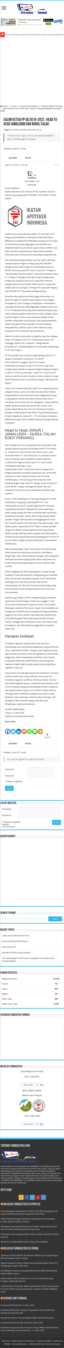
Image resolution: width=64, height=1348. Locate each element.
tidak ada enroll (9, 947)
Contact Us (58, 1341)
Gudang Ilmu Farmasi (15, 1298)
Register (5, 824)
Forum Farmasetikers (29, 106)
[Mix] (24, 729)
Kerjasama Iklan (44, 1341)
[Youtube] (37, 1197)
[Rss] (21, 1197)
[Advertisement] (32, 71)
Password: (9, 776)
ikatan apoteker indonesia (25, 130)
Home (5, 106)
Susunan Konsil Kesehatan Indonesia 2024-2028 (22, 1322)
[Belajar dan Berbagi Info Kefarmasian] (32, 8)
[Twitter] (13, 729)
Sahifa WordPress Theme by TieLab (44, 1344)
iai (12, 130)
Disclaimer (30, 1341)
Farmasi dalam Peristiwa (52, 106)
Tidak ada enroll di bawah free (15, 935)
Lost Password (8, 827)
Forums (14, 106)
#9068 (56, 165)
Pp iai (39, 130)
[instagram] (43, 1197)
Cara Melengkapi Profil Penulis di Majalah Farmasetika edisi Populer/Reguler (28, 959)
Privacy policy (18, 1341)
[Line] (35, 729)
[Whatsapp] (29, 729)
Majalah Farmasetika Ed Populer (21, 1204)
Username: (9, 769)
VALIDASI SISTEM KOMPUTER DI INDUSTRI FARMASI (24, 1242)
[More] (40, 729)
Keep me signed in (15, 781)
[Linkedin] (18, 729)
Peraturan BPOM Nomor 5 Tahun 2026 (17, 1305)
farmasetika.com (19, 1344)
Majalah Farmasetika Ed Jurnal (21, 1248)
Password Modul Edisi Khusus (15, 941)
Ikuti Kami (6, 1190)
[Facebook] (7, 729)
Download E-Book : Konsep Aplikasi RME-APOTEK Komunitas (27, 1318)
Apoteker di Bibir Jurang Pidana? (16, 952)
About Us (5, 1341)
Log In (9, 788)
